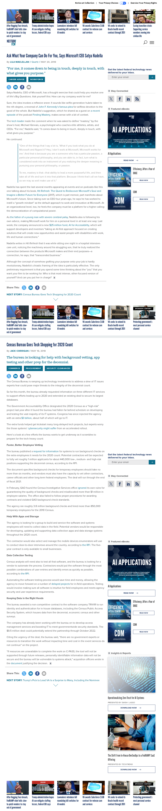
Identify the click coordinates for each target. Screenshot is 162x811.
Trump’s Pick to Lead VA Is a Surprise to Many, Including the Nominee (61, 680)
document (16, 663)
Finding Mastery (41, 115)
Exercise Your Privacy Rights (144, 3)
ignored (82, 488)
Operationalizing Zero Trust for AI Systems (126, 698)
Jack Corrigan (19, 351)
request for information (46, 451)
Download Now (129, 707)
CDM (135, 192)
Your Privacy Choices (109, 3)
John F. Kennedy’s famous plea (55, 107)
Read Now (129, 160)
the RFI (86, 545)
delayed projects (60, 584)
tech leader (18, 121)
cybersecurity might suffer (42, 428)
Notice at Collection (84, 3)
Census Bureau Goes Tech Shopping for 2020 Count (52, 294)
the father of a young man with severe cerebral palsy (39, 217)
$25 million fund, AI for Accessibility (69, 225)
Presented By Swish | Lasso (121, 702)
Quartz (35, 62)
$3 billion (26, 418)
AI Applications (114, 153)
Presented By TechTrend (120, 764)
